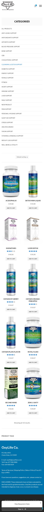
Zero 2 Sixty (33, 403)
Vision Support (7, 131)
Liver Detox (33, 248)
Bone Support (7, 51)
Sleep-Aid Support (8, 118)
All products (7, 29)
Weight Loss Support (9, 140)
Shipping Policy (19, 470)
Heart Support (7, 87)
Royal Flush (33, 352)
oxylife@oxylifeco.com (14, 460)
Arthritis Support (8, 42)
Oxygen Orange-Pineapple (33, 300)
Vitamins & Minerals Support (12, 136)
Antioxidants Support (10, 37)
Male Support (7, 100)
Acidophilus (11, 201)
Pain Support (6, 109)
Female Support (8, 78)
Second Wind (11, 403)
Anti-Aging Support (9, 33)
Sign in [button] (21, 509)
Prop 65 (38, 470)
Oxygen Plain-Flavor (11, 352)
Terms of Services (7, 470)
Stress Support (7, 122)
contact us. (38, 477)
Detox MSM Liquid (33, 201)
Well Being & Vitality (10, 145)
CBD (3, 55)
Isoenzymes (11, 248)
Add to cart (11, 208)
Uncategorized (7, 127)
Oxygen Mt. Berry (11, 299)
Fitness (4, 82)
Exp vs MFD (6, 472)
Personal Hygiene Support (12, 113)
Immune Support (8, 91)
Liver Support (7, 96)
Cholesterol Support (10, 60)
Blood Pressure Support (11, 46)
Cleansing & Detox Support (12, 64)
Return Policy (30, 470)
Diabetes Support (8, 69)
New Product (7, 105)
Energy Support (8, 73)
